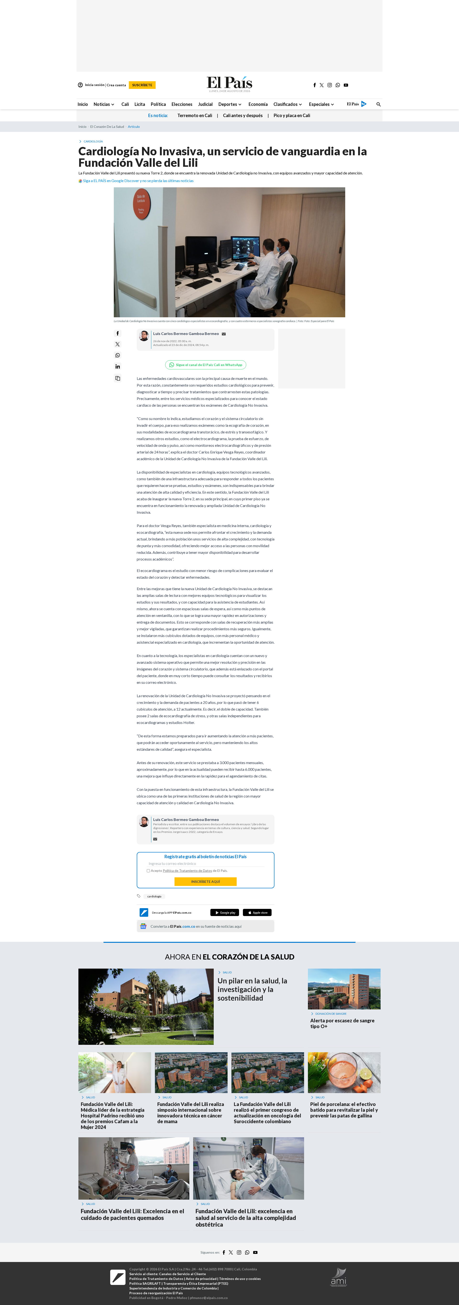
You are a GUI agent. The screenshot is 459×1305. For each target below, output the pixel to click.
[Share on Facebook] (117, 333)
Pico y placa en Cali (292, 115)
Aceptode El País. (189, 871)
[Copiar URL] (117, 378)
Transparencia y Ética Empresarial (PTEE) (195, 1283)
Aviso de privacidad (201, 1279)
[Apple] (257, 912)
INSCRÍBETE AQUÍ (205, 881)
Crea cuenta (116, 85)
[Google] (224, 912)
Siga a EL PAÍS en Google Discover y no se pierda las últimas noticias (138, 180)
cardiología (154, 896)
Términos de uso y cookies (240, 1279)
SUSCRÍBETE (142, 85)
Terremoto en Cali (194, 115)
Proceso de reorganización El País (156, 1293)
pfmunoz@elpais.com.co (209, 1298)
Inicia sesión (90, 85)
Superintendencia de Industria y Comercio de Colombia (173, 1288)
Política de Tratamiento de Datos (187, 870)
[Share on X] (117, 344)
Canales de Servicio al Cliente (182, 1274)
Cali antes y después (243, 115)
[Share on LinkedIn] (117, 366)
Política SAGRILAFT (145, 1283)
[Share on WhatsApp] (117, 355)
